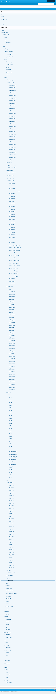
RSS (54, 689)
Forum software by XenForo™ (9, 691)
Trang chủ (3, 14)
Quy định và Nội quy (53, 691)
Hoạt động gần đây (4, 19)
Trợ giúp (3, 24)
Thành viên (8, 1)
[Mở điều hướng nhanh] (55, 6)
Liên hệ (41, 689)
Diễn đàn (3, 16)
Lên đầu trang (52, 689)
